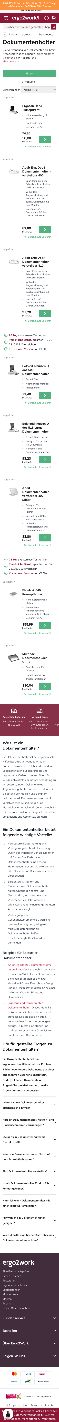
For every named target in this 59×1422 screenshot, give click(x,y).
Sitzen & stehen (12, 1276)
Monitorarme (10, 1294)
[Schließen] (54, 4)
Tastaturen (9, 1280)
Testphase (31, 9)
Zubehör (7, 1303)
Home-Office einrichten (16, 1308)
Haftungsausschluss (16, 1405)
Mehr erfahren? (31, 1418)
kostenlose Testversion (28, 335)
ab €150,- (28, 349)
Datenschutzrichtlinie (42, 1405)
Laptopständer (27, 34)
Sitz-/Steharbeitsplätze (16, 1271)
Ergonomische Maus (15, 1285)
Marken (7, 1298)
